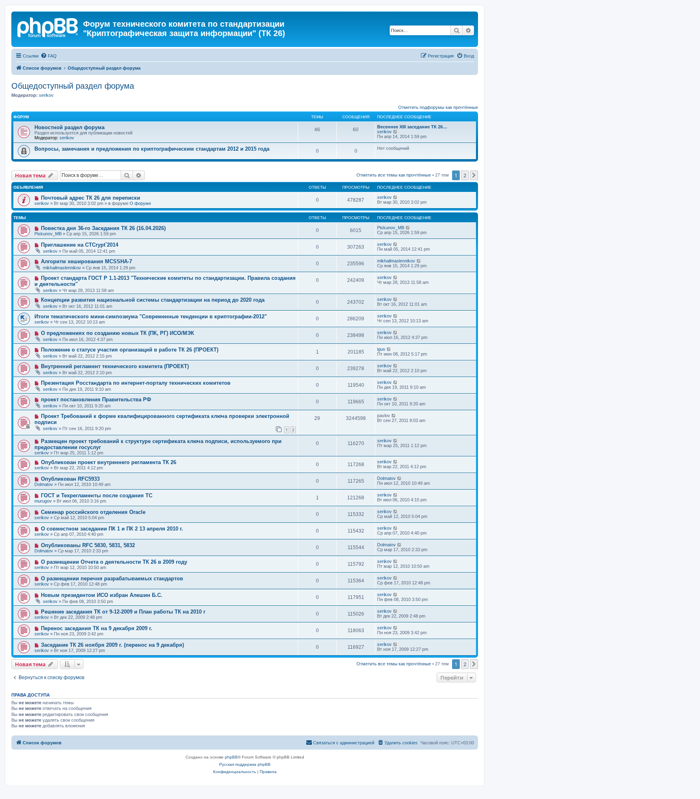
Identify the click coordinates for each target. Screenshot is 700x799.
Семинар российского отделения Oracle (93, 512)
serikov (46, 95)
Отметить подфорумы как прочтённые (438, 107)
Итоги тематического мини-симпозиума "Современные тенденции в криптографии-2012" (150, 316)
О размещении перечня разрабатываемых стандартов (112, 578)
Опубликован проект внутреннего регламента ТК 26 (108, 462)
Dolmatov (43, 484)
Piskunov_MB (48, 233)
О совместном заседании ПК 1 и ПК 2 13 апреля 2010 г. (112, 529)
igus (381, 349)
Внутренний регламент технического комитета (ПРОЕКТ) (115, 366)
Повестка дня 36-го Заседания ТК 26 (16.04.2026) (103, 228)
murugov (43, 501)
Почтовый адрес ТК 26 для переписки (90, 198)
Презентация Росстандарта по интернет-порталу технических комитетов (135, 383)
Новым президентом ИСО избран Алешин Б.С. (101, 595)
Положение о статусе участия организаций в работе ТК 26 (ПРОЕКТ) (129, 350)
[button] (474, 175)
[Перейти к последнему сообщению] (395, 197)
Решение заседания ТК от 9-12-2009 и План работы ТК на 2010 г (123, 612)
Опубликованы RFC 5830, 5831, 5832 (88, 545)
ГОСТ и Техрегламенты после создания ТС (96, 495)
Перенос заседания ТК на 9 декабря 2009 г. (96, 628)
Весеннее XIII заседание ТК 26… (412, 126)
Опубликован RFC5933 (70, 479)
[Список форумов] (48, 26)
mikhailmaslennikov (62, 267)
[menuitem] (49, 56)
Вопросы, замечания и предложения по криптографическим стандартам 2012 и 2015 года (151, 149)
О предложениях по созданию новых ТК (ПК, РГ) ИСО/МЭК (117, 333)
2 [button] (464, 175)
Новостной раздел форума (69, 127)
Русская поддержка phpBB (245, 764)
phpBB (231, 757)
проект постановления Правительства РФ (96, 399)
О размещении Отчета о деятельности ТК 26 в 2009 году (114, 562)
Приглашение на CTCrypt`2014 (79, 245)
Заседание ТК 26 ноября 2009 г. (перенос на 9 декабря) (112, 645)
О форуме (140, 203)
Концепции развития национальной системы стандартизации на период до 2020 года (153, 300)
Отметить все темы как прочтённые (393, 175)
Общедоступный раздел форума (72, 85)
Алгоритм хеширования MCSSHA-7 (86, 261)
